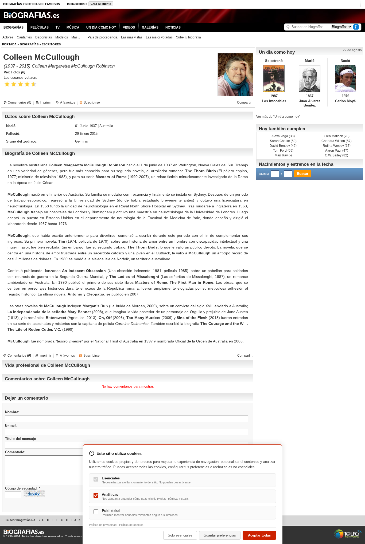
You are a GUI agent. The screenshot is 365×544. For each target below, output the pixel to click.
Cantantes (24, 37)
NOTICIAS (173, 27)
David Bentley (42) (283, 146)
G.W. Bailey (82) (336, 155)
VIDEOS (129, 27)
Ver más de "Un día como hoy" (278, 117)
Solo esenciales (180, 535)
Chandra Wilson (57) (336, 141)
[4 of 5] (27, 84)
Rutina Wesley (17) (337, 146)
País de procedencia (103, 37)
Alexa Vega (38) (283, 136)
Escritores (51, 44)
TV (58, 27)
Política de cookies (131, 524)
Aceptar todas (259, 535)
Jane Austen (237, 312)
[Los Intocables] (274, 78)
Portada (9, 44)
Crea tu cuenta (101, 3)
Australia (106, 126)
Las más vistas (131, 37)
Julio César (43, 182)
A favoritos (67, 102)
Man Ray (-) (283, 155)
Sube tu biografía (188, 37)
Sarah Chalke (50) (283, 141)
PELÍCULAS (39, 27)
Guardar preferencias (220, 535)
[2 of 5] (13, 84)
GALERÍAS (150, 27)
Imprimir (46, 102)
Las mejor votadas (159, 37)
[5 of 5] (33, 84)
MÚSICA (73, 27)
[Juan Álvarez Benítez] (310, 78)
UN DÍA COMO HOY (101, 27)
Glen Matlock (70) (337, 136)
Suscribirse (92, 102)
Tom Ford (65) (283, 150)
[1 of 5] (7, 84)
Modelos (61, 37)
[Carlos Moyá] (345, 78)
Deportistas (43, 37)
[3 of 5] (20, 84)
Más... (75, 37)
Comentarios (19, 102)
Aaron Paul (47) (336, 150)
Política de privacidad (103, 524)
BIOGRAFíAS (29, 44)
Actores (7, 37)
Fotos (18, 72)
